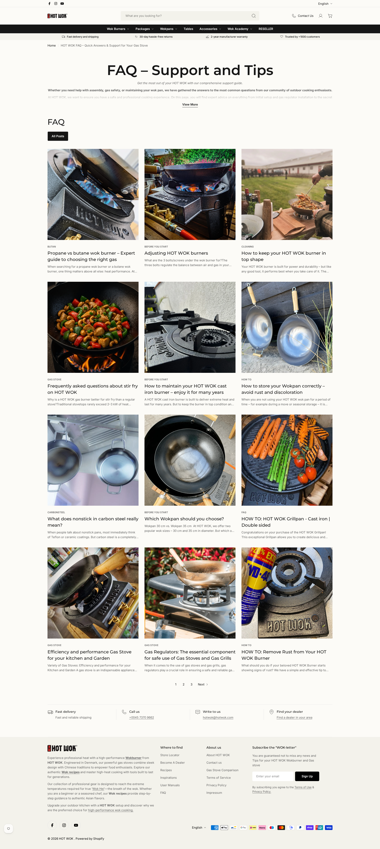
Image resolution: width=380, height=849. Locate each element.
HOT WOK (66, 838)
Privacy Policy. (261, 791)
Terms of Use (303, 787)
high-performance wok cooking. (110, 810)
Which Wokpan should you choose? (184, 519)
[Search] (253, 15)
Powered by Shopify (90, 838)
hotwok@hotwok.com (218, 717)
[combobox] (190, 16)
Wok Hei (98, 789)
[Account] (320, 15)
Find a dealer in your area (294, 717)
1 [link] (175, 684)
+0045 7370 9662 (141, 717)
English (323, 3)
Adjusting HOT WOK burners (176, 253)
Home (52, 45)
